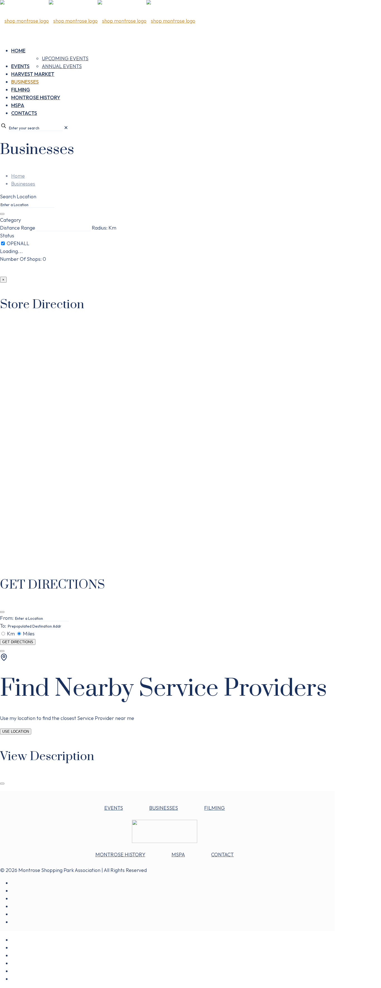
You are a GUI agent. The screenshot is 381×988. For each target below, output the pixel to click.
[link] (66, 127)
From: (6, 618)
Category (10, 220)
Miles (28, 633)
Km (11, 633)
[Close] (2, 612)
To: (3, 626)
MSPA (178, 854)
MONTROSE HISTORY (120, 854)
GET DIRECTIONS (17, 642)
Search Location (18, 196)
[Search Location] (2, 214)
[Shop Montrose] (97, 20)
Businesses (23, 183)
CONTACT (222, 854)
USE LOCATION (15, 731)
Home (18, 176)
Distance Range (17, 228)
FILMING (214, 808)
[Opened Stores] (18, 243)
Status (7, 235)
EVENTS (113, 808)
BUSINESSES (163, 808)
